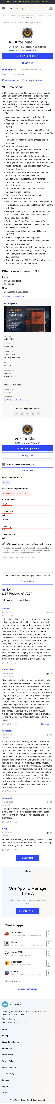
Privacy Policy (8, 1061)
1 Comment (45, 724)
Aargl (4, 828)
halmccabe (7, 730)
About (4, 1029)
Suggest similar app (27, 989)
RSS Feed (6, 1093)
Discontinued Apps (10, 1042)
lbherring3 (7, 798)
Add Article (7, 1048)
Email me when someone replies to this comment (28, 576)
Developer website (33, 80)
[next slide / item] (49, 319)
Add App (6, 1035)
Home (4, 23)
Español (21, 1022)
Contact (5, 1080)
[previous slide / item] (6, 319)
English (5, 1022)
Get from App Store (29, 56)
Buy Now (29, 63)
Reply (13, 663)
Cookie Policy (8, 1074)
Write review (27, 470)
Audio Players (29, 23)
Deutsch (13, 1022)
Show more (27, 858)
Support (5, 1086)
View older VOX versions (12, 296)
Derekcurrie (7, 669)
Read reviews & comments (13, 74)
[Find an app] (11, 8)
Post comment (27, 581)
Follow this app (12, 80)
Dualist (5, 608)
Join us (44, 1)
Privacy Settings (9, 1067)
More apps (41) (12, 981)
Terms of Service (9, 1055)
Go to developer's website (17, 400)
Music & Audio (15, 23)
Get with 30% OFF (27, 911)
